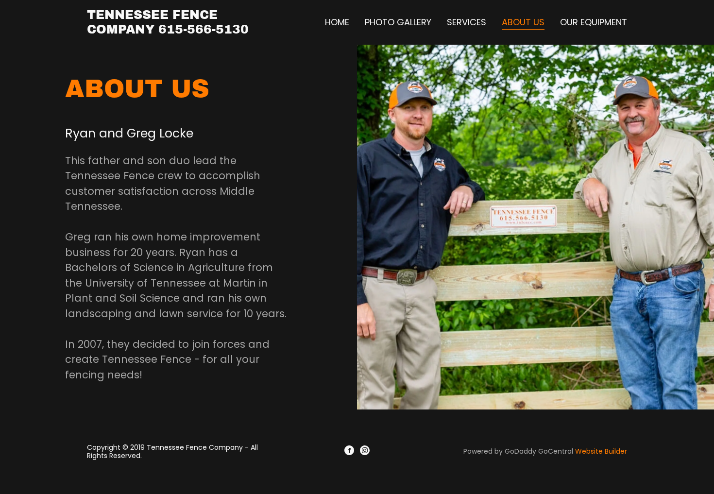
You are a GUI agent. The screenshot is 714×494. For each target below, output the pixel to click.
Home (337, 22)
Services (466, 22)
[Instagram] (365, 451)
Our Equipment (593, 22)
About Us (523, 22)
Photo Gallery (398, 22)
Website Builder (601, 451)
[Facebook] (349, 451)
